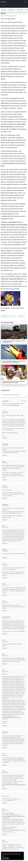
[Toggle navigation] (25, 2)
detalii (3, 856)
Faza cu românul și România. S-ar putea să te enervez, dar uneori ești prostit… (13, 361)
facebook (5, 316)
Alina (3, 583)
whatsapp (14, 316)
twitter (22, 316)
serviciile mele (15, 405)
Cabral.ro (3, 2)
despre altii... (12, 9)
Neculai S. (4, 549)
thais (12, 289)
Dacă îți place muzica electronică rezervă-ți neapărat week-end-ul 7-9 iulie (13, 382)
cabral (3, 461)
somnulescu (5, 444)
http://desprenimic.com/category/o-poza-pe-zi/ (13, 784)
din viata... (3, 9)
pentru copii (20, 9)
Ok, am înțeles (5, 858)
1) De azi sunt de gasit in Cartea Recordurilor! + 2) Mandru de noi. (14, 341)
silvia (3, 840)
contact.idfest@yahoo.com (8, 717)
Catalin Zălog (5, 401)
